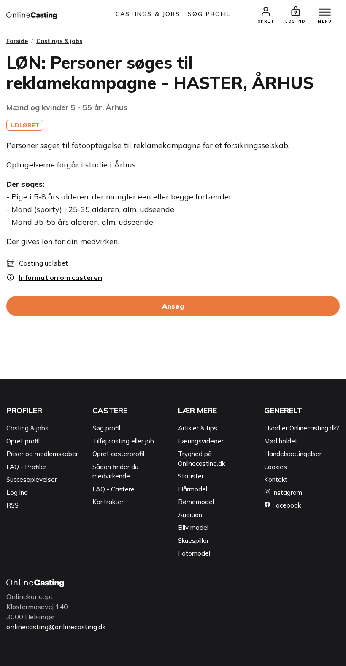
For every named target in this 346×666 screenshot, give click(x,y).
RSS (12, 505)
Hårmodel (192, 489)
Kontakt (275, 479)
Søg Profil (209, 14)
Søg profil (106, 428)
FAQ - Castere (113, 489)
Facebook (285, 505)
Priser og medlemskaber (42, 454)
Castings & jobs (148, 14)
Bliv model (193, 528)
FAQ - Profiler (26, 467)
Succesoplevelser (31, 479)
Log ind (17, 493)
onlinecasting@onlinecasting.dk (56, 627)
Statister (191, 476)
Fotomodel (194, 553)
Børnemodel (196, 502)
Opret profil (23, 441)
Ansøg (173, 306)
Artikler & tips (197, 428)
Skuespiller (193, 541)
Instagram (286, 493)
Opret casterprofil (118, 454)
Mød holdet (280, 441)
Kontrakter (108, 502)
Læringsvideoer (201, 441)
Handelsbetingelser (293, 454)
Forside (17, 41)
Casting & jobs (27, 428)
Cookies (275, 467)
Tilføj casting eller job (123, 441)
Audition (190, 515)
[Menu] (325, 13)
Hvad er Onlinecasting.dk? (301, 428)
